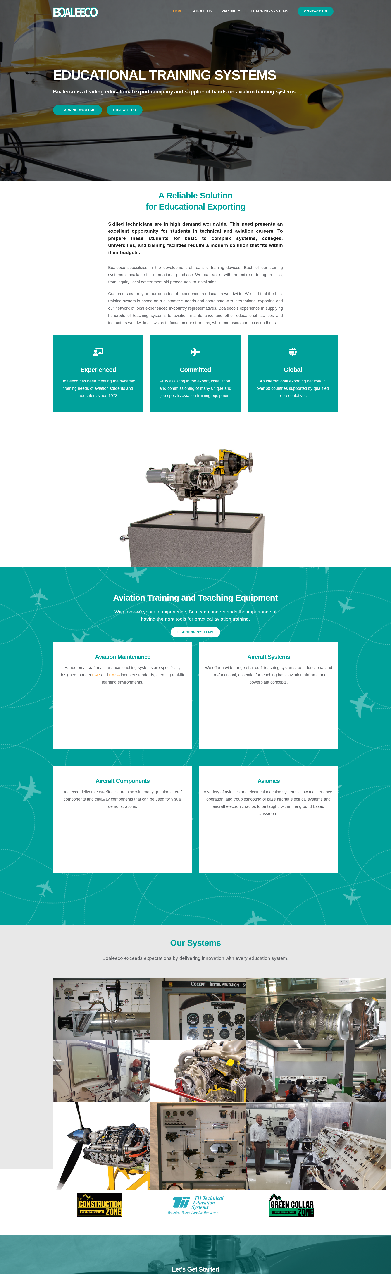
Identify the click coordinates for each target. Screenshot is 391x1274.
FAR (96, 675)
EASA (114, 675)
